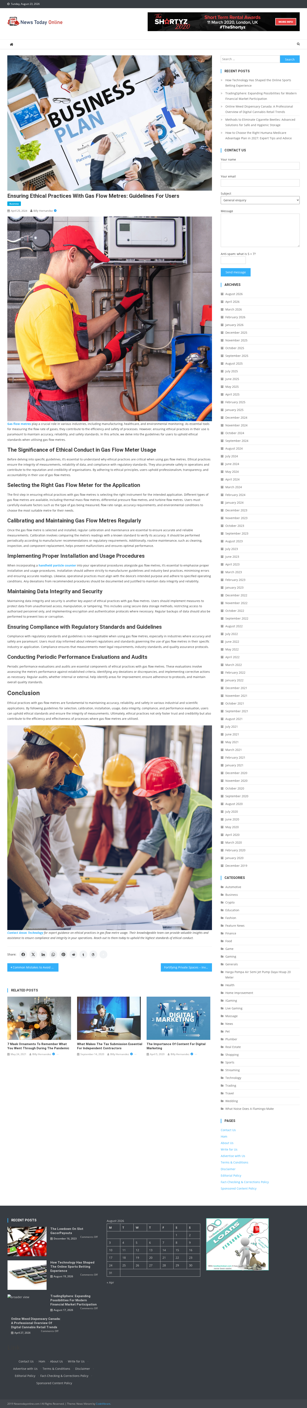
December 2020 (236, 773)
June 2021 (232, 734)
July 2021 (231, 727)
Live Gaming (233, 1008)
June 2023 (232, 557)
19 (137, 1258)
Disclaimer (228, 1169)
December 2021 (236, 688)
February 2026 (235, 317)
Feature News (235, 926)
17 (110, 1258)
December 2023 (236, 510)
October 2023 (234, 526)
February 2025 (235, 402)
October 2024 (234, 433)
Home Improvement (239, 993)
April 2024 (232, 479)
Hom (224, 1136)
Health (230, 985)
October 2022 (234, 611)
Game (229, 949)
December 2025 (236, 333)
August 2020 (234, 804)
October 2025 (234, 348)
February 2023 (235, 580)
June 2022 (232, 642)
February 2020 (235, 850)
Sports (229, 1062)
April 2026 (232, 302)
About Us (227, 1143)
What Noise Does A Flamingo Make (249, 1109)
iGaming (231, 1000)
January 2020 (234, 858)
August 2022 (234, 626)
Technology (233, 1078)
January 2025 (234, 410)
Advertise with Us (233, 1156)
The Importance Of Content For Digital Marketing (176, 1046)
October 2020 (234, 788)
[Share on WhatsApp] (53, 954)
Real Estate (233, 1047)
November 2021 (236, 696)
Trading (230, 1085)
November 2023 (236, 518)
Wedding (231, 1101)
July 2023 (231, 549)
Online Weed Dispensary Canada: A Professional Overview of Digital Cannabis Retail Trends (259, 109)
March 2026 (233, 309)
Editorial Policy (231, 1175)
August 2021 (234, 719)
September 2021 (236, 711)
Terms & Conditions (234, 1162)
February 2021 (235, 757)
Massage (231, 1016)
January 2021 (234, 765)
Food (228, 941)
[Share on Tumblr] (83, 954)
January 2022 (234, 680)
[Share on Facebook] (23, 954)
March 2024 (233, 487)
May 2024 (232, 472)
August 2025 (234, 363)
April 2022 (232, 657)
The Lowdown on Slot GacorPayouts (66, 1231)
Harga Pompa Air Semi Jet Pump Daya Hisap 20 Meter (258, 974)
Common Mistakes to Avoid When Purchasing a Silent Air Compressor (35, 967)
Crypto (230, 902)
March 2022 (233, 665)
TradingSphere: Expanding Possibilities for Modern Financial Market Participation (261, 96)
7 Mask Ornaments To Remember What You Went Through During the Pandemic (38, 1046)
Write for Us (229, 1149)
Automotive (233, 887)
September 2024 (236, 441)
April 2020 (232, 835)
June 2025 (232, 379)
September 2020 (236, 796)
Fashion (230, 918)
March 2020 (233, 842)
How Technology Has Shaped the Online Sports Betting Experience (258, 82)
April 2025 (232, 394)
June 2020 (232, 819)
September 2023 (236, 533)
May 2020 (232, 827)
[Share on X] (33, 954)
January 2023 (234, 587)
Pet (227, 1031)
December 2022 (236, 595)
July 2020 (231, 812)
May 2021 (232, 742)
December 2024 (236, 417)
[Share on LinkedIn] (43, 954)
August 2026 (234, 294)
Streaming (232, 1070)
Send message (236, 272)
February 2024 (235, 495)
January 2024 (234, 502)
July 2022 (231, 634)
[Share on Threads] (93, 954)
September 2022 (236, 618)
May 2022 (232, 649)
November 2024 (236, 425)
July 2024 (231, 456)
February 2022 (235, 672)
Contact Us (228, 1130)
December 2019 (236, 866)
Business (14, 203)
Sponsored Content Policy (238, 1188)
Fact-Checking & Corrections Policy (245, 1182)
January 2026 (234, 325)
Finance (230, 933)
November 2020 (236, 781)
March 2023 (233, 572)
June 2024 (232, 464)
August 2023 (234, 541)
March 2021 (233, 750)
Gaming (230, 956)
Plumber (231, 1039)
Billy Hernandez (43, 211)
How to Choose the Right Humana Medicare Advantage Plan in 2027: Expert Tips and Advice (258, 135)
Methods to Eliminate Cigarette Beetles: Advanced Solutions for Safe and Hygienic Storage (260, 122)
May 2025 (232, 387)
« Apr (110, 1282)
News (229, 1024)
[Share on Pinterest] (63, 954)
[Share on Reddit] (73, 954)
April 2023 (232, 564)
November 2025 (236, 340)
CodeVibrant (103, 1403)
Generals (231, 964)
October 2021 (234, 703)
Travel (229, 1093)
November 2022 (236, 603)
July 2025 (231, 371)
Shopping (232, 1055)
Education (232, 910)
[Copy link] (103, 954)
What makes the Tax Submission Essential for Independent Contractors (109, 1046)
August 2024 (234, 448)
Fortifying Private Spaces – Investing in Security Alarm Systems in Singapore (188, 967)
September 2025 (236, 356)
